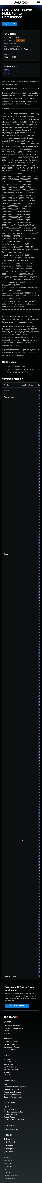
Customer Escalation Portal (15, 1119)
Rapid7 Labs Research (13, 1092)
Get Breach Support (12, 1047)
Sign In (6, 1107)
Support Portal (10, 1109)
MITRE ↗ (7, 70)
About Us (8, 1059)
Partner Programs (11, 1069)
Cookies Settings (9, 1178)
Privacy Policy (8, 1163)
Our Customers (10, 1067)
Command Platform (12, 1026)
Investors (7, 1072)
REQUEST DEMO (9, 24)
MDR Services (9, 1031)
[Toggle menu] (38, 2)
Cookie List (7, 1172)
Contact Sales (9, 1049)
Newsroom (8, 1064)
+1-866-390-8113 (11, 1129)
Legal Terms (8, 1160)
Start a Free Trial (11, 1042)
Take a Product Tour (12, 1044)
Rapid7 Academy (10, 1117)
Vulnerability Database (13, 1094)
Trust (5, 1169)
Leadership (8, 1062)
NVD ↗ (6, 73)
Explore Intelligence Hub (17, 1006)
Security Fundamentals (13, 1097)
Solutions (7, 1033)
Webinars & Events (11, 1089)
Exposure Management (13, 1028)
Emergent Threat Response (15, 1087)
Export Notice (8, 1166)
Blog (5, 1084)
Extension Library (11, 1114)
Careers (7, 1074)
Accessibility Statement (11, 1175)
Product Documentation (13, 1112)
